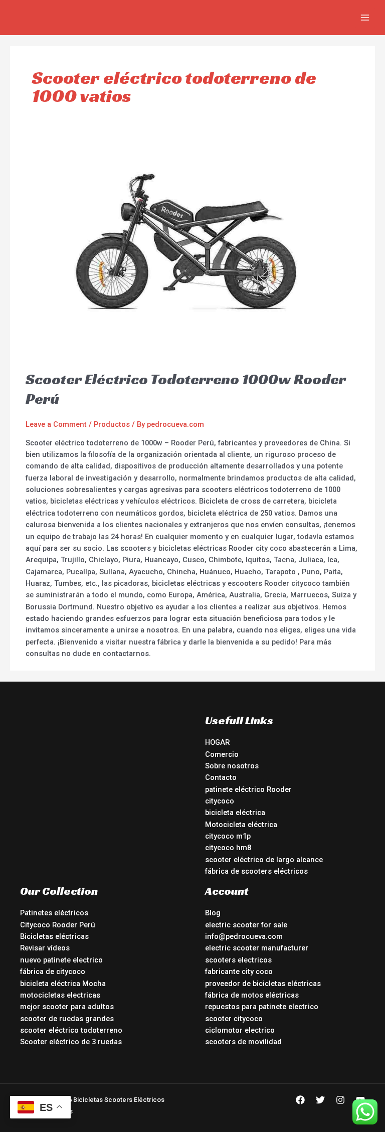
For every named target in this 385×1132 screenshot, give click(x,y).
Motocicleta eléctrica (241, 824)
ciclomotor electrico (240, 1030)
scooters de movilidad (243, 1041)
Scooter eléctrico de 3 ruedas (71, 1041)
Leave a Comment (56, 424)
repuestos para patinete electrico (261, 1006)
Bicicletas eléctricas (54, 936)
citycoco (219, 800)
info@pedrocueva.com (244, 936)
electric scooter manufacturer (256, 947)
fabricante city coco (239, 971)
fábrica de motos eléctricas (252, 995)
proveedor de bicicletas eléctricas (263, 983)
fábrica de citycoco (52, 971)
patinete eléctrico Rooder (248, 789)
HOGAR (217, 742)
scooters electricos (238, 959)
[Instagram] (340, 1099)
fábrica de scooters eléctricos (256, 871)
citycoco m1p (228, 836)
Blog (213, 912)
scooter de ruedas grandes (67, 1018)
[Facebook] (300, 1099)
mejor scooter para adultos (67, 1006)
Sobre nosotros (232, 765)
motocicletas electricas (60, 995)
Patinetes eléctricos (54, 912)
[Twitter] (320, 1099)
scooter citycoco (234, 1018)
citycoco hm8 (228, 847)
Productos (112, 424)
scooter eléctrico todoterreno (71, 1030)
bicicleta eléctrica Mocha (63, 983)
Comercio (222, 754)
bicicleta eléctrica (235, 812)
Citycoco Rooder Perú (57, 924)
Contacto (221, 777)
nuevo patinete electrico (61, 959)
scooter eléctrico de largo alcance (264, 859)
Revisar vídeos (45, 947)
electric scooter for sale (246, 924)
